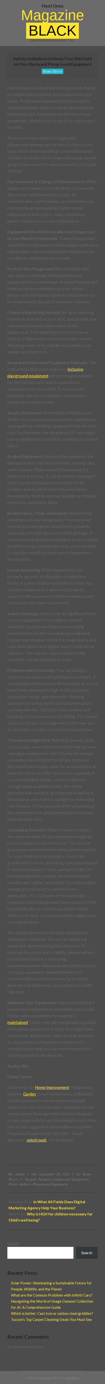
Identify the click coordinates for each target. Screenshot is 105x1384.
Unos (47, 1378)
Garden (29, 1094)
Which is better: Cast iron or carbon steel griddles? (52, 1313)
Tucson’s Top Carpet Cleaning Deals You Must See (51, 1319)
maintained (17, 1022)
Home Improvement (52, 1087)
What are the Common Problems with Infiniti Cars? (52, 1295)
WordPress (72, 1378)
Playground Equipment (50, 1184)
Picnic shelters (20, 1184)
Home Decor (52, 71)
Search (13, 1243)
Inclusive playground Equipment (63, 1179)
